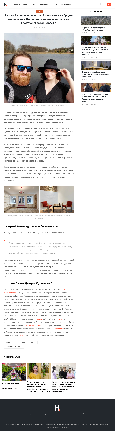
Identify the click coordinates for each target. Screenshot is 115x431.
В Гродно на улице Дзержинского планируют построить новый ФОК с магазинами (95, 74)
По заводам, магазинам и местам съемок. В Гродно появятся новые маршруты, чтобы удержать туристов (95, 51)
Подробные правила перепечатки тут (57, 427)
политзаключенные (14, 346)
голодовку (59, 329)
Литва (33, 342)
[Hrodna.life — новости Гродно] (5, 4)
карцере (39, 319)
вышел (59, 319)
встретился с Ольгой (35, 325)
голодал (22, 335)
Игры (33, 4)
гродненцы (21, 342)
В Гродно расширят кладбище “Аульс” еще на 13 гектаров (93, 29)
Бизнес (39, 11)
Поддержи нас (66, 4)
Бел (109, 4)
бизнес (9, 342)
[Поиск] (102, 4)
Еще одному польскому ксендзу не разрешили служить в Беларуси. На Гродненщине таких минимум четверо (95, 97)
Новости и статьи (20, 4)
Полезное (44, 4)
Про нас (55, 4)
